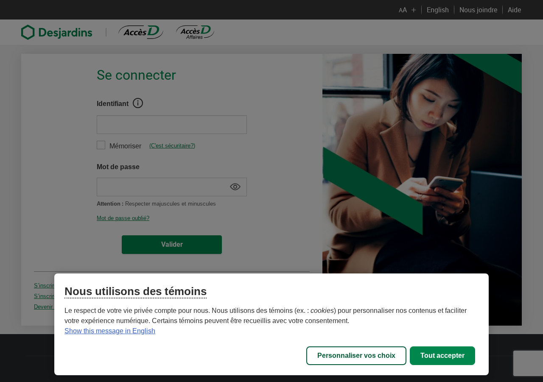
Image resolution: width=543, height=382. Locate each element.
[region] (271, 324)
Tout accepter (442, 355)
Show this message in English (109, 331)
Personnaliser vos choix (356, 355)
